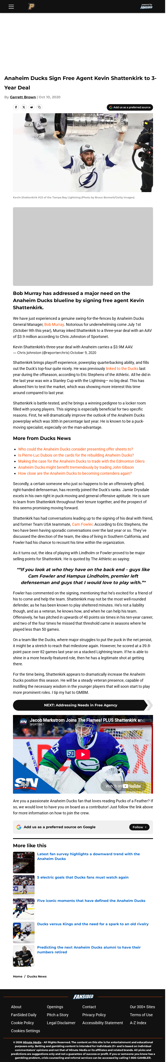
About (16, 1007)
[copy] (39, 107)
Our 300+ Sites (142, 1007)
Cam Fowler (82, 524)
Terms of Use (141, 1015)
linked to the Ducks (122, 368)
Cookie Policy (22, 1023)
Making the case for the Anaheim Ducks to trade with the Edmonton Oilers (81, 461)
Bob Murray (54, 324)
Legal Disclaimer (61, 1023)
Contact (89, 1007)
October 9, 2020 (83, 352)
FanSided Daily (24, 1015)
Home (17, 976)
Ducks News (36, 976)
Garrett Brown (23, 97)
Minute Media (32, 1042)
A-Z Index (138, 1023)
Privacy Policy (94, 1015)
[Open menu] (11, 6)
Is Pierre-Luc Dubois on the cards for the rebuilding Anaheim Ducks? (76, 455)
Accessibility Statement (102, 1023)
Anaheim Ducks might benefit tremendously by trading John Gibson (76, 467)
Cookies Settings (25, 1031)
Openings (55, 1007)
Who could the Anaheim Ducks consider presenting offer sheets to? (75, 449)
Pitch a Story (58, 1015)
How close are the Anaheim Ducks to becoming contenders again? (75, 473)
